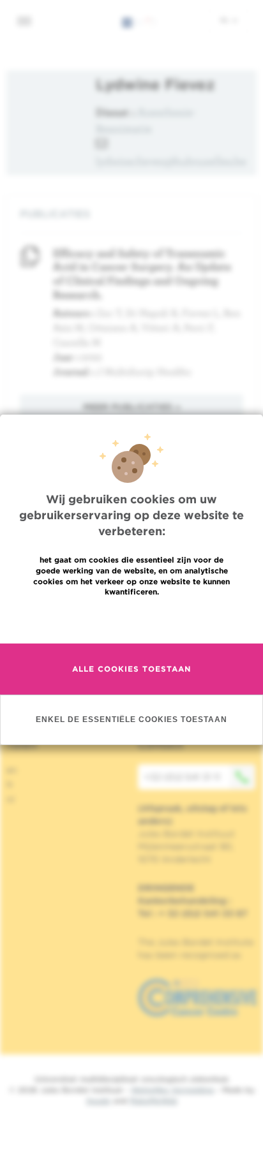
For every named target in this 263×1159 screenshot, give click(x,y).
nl (225, 20)
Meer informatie (132, 619)
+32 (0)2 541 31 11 (182, 777)
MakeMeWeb (153, 1100)
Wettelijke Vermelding (172, 1090)
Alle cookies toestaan (131, 669)
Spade (98, 1100)
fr (9, 784)
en (11, 770)
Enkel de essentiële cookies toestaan (131, 718)
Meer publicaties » (132, 407)
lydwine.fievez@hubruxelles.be (171, 161)
